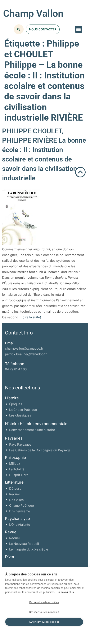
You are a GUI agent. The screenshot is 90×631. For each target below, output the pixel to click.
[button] (78, 29)
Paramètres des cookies (44, 602)
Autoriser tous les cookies (44, 621)
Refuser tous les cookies (44, 612)
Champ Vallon (33, 13)
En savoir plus (65, 592)
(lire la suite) (32, 317)
